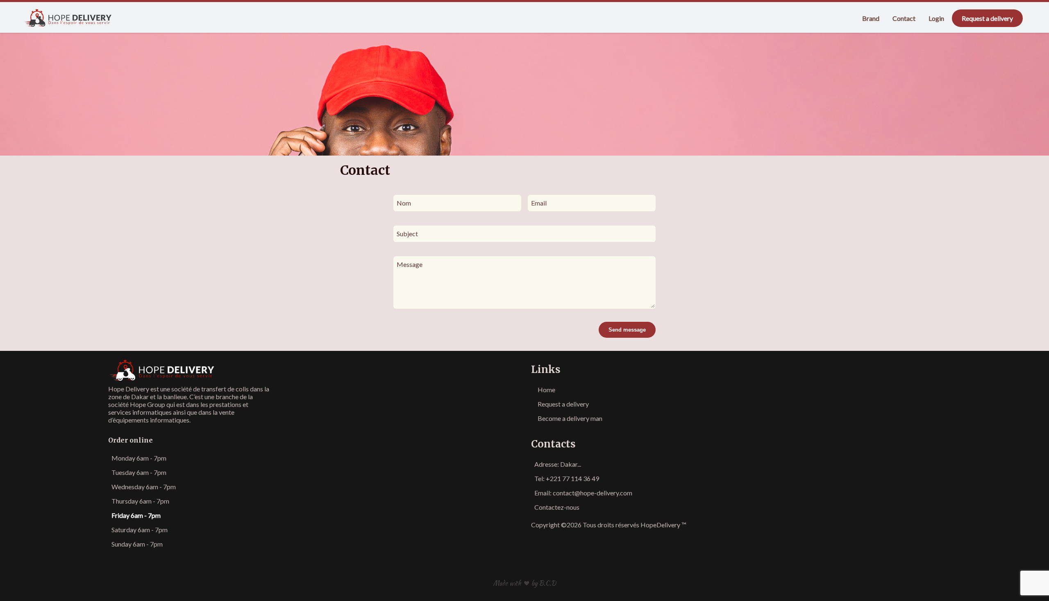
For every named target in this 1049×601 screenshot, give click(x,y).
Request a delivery (987, 18)
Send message (627, 330)
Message (409, 264)
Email (539, 203)
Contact (903, 18)
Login (936, 18)
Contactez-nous (556, 507)
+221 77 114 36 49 (572, 478)
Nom (404, 203)
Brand (870, 18)
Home (546, 389)
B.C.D (547, 583)
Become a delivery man (570, 418)
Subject (407, 233)
